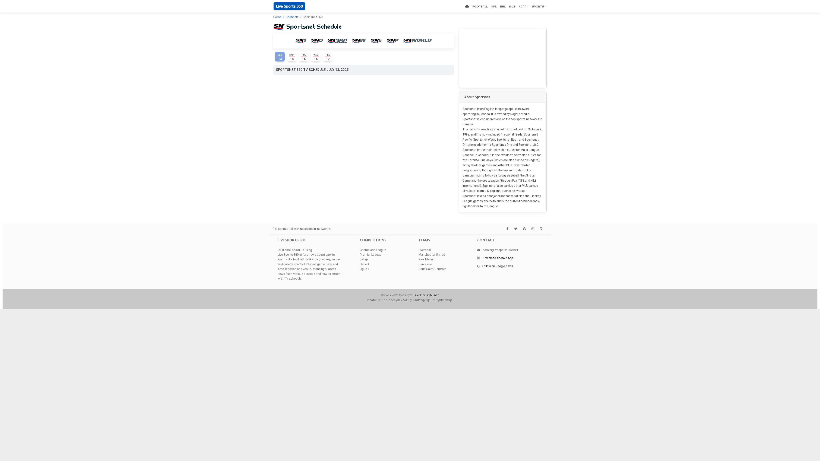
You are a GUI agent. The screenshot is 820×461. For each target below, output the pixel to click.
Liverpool (425, 250)
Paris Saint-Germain (432, 269)
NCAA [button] (522, 6)
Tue (304, 57)
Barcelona (425, 264)
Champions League (373, 250)
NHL (503, 6)
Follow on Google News (497, 266)
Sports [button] (538, 6)
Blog (309, 250)
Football (480, 6)
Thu (327, 57)
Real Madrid (427, 259)
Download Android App (498, 258)
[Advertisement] (502, 58)
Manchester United (432, 254)
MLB (512, 6)
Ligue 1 (364, 269)
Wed (315, 57)
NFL (494, 6)
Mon (291, 57)
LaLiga (364, 259)
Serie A (364, 264)
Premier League (370, 254)
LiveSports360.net (426, 295)
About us (298, 250)
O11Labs (284, 250)
